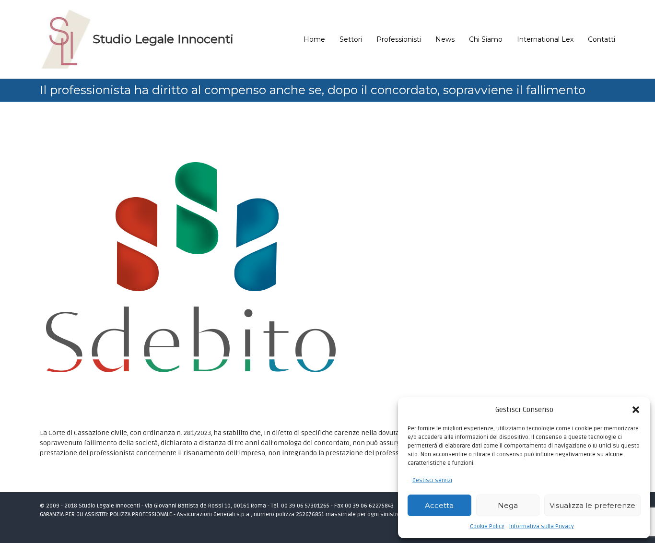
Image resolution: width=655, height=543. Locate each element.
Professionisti (398, 39)
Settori (350, 39)
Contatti (601, 39)
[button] (636, 409)
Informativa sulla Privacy (541, 526)
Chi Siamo (486, 39)
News (445, 39)
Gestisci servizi (432, 480)
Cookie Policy (487, 526)
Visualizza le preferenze (592, 505)
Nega (508, 505)
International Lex (545, 39)
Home (314, 39)
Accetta (439, 505)
